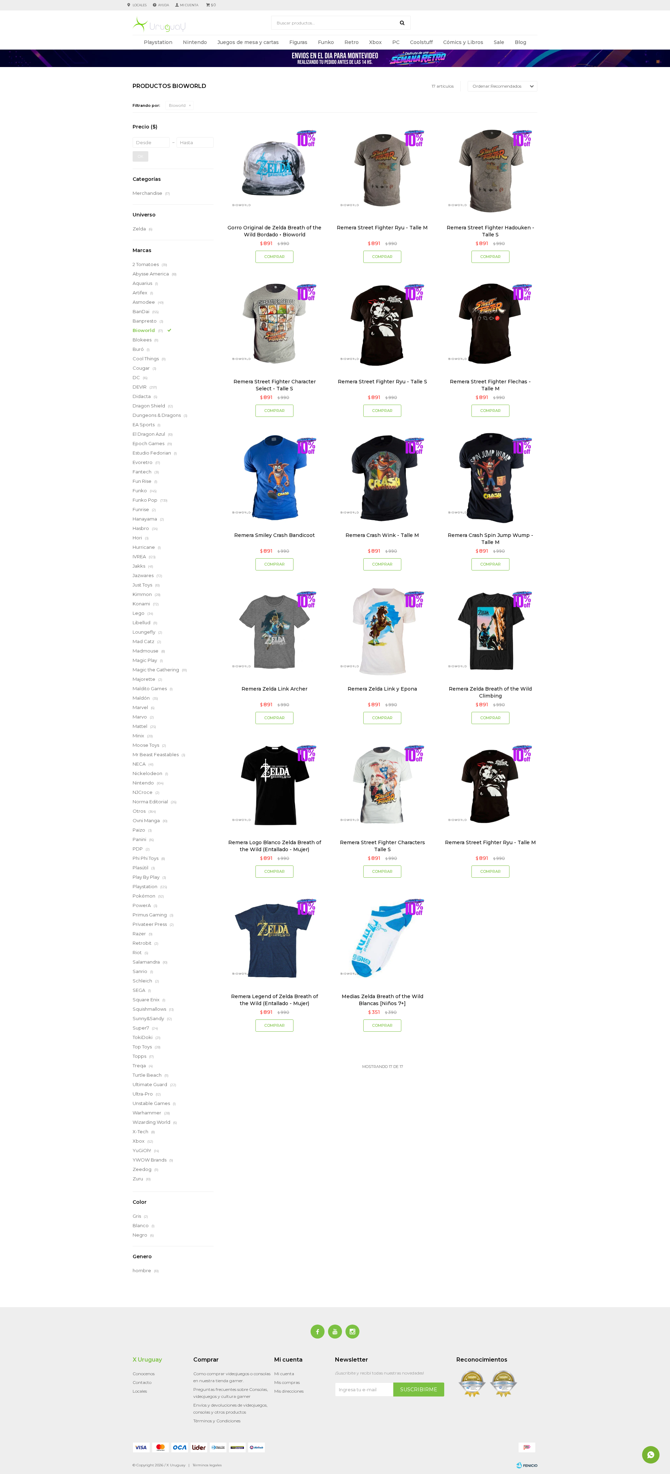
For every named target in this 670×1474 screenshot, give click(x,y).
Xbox (375, 42)
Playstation (158, 42)
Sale (499, 42)
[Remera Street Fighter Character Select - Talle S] (274, 324)
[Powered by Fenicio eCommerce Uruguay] (526, 1465)
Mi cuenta (284, 1373)
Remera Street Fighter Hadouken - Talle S (490, 231)
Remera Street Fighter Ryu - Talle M (382, 227)
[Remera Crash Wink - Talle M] (382, 478)
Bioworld (177, 105)
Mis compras (287, 1382)
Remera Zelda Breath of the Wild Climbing (490, 692)
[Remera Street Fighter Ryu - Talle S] (382, 324)
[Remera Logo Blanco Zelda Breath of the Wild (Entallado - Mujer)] (274, 785)
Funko (326, 42)
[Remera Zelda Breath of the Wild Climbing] (490, 631)
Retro (351, 42)
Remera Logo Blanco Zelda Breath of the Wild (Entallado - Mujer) (274, 846)
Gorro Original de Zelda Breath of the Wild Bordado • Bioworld (274, 231)
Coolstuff (421, 42)
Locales (140, 5)
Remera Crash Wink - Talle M (382, 535)
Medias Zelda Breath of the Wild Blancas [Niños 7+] (382, 1000)
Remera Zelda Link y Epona (382, 689)
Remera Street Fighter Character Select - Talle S (274, 385)
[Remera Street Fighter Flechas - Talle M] (490, 324)
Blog (520, 42)
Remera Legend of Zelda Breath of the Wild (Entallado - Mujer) (274, 1000)
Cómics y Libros (463, 42)
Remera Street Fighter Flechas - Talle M (490, 385)
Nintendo (195, 42)
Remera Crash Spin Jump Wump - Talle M (490, 538)
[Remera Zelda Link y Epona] (382, 631)
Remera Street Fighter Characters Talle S (382, 846)
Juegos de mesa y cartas (248, 42)
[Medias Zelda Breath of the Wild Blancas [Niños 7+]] (382, 939)
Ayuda (163, 5)
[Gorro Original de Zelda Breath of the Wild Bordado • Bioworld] (274, 170)
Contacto (142, 1382)
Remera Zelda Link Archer (274, 689)
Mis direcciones (289, 1391)
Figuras (298, 42)
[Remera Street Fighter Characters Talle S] (382, 785)
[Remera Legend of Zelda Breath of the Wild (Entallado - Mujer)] (274, 939)
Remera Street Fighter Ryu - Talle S (382, 381)
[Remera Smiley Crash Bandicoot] (274, 478)
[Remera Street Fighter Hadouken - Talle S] (490, 170)
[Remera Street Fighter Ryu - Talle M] (382, 170)
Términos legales (207, 1465)
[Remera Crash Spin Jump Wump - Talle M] (490, 478)
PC (396, 42)
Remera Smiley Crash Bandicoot (274, 535)
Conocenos (144, 1373)
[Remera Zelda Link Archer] (274, 631)
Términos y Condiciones (216, 1420)
